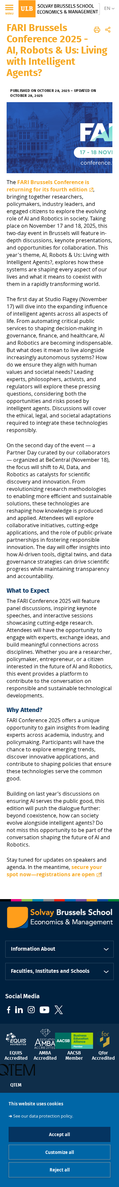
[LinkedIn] (19, 1010)
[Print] (97, 30)
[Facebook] (8, 1010)
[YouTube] (45, 1010)
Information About (33, 949)
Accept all (59, 1134)
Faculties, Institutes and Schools (50, 971)
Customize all (59, 1152)
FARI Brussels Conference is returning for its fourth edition (48, 185)
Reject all (60, 1170)
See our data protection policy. (43, 1116)
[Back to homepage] (58, 9)
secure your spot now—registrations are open (54, 870)
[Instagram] (31, 1010)
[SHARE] (107, 30)
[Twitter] (59, 1011)
